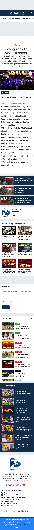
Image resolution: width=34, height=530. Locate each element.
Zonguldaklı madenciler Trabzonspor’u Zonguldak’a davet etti (25, 238)
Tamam (17, 527)
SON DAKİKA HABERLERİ (11, 19)
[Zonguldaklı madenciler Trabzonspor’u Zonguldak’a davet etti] (25, 231)
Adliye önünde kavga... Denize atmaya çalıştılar (25, 253)
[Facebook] (6, 484)
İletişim (5, 511)
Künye (13, 511)
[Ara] (32, 13)
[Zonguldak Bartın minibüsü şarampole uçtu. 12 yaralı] (9, 247)
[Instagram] (17, 484)
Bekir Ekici (6, 97)
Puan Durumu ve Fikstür (11, 499)
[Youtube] (24, 484)
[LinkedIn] (20, 484)
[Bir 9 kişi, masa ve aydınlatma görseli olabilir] (17, 163)
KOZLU (18, 371)
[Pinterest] (13, 484)
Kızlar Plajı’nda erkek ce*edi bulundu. (23, 365)
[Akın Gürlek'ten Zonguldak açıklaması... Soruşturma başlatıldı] (9, 264)
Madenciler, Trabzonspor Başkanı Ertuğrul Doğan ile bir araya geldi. (22, 337)
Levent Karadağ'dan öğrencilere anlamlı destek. (22, 375)
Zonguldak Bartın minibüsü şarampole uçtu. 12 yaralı (8, 254)
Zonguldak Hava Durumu (11, 493)
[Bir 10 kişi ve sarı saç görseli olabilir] (17, 156)
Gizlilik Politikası (23, 511)
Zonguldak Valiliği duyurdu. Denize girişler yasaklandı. (23, 356)
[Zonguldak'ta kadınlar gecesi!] (17, 80)
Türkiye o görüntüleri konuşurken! (8, 237)
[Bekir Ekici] (6, 213)
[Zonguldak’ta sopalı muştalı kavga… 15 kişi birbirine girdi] (25, 264)
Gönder (5, 307)
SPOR (17, 323)
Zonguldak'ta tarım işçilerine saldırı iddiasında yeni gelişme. (23, 346)
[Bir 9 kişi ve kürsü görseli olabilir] (15, 159)
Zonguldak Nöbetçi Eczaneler (13, 491)
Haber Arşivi (8, 506)
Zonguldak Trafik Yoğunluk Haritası (15, 497)
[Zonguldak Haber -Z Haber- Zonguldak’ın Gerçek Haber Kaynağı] (17, 13)
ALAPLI (18, 380)
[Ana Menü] (2, 13)
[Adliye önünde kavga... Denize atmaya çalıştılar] (25, 247)
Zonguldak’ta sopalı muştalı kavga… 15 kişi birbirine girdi (24, 271)
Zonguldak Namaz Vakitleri (12, 495)
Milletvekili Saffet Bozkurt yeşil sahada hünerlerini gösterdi (22, 327)
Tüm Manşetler (8, 501)
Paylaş (6, 92)
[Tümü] (31, 319)
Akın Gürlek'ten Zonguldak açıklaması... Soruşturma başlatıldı (9, 271)
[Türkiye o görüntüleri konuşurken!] (9, 231)
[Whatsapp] (27, 484)
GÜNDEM (26, 19)
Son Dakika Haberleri (10, 503)
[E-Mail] (13, 215)
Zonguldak (19, 342)
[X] (10, 484)
